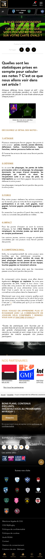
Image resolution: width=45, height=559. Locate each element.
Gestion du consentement (13, 545)
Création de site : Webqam (13, 549)
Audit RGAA (7, 537)
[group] (21, 12)
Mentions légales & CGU (12, 521)
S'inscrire (10, 417)
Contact (5, 541)
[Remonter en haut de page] (41, 462)
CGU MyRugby (8, 525)
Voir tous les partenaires (13, 387)
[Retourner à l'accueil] (4, 8)
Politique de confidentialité (13, 529)
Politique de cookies (10, 533)
